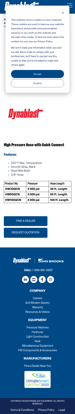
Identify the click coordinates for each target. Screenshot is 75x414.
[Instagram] (50, 279)
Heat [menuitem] (37, 341)
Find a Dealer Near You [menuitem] (37, 366)
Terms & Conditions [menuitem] (22, 410)
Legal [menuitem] (61, 410)
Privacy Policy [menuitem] (46, 410)
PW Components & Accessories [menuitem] (37, 350)
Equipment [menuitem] (37, 320)
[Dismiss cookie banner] (63, 13)
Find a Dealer (25, 221)
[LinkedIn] (25, 279)
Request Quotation (25, 232)
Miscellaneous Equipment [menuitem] (37, 346)
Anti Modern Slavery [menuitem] (37, 303)
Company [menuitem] (38, 291)
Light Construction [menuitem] (37, 336)
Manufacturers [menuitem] (37, 358)
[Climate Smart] (37, 387)
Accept (37, 73)
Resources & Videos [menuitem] (37, 312)
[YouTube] (33, 279)
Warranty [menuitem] (37, 307)
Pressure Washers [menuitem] (38, 327)
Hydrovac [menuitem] (37, 332)
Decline (37, 83)
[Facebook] (42, 279)
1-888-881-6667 (42, 270)
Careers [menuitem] (37, 298)
